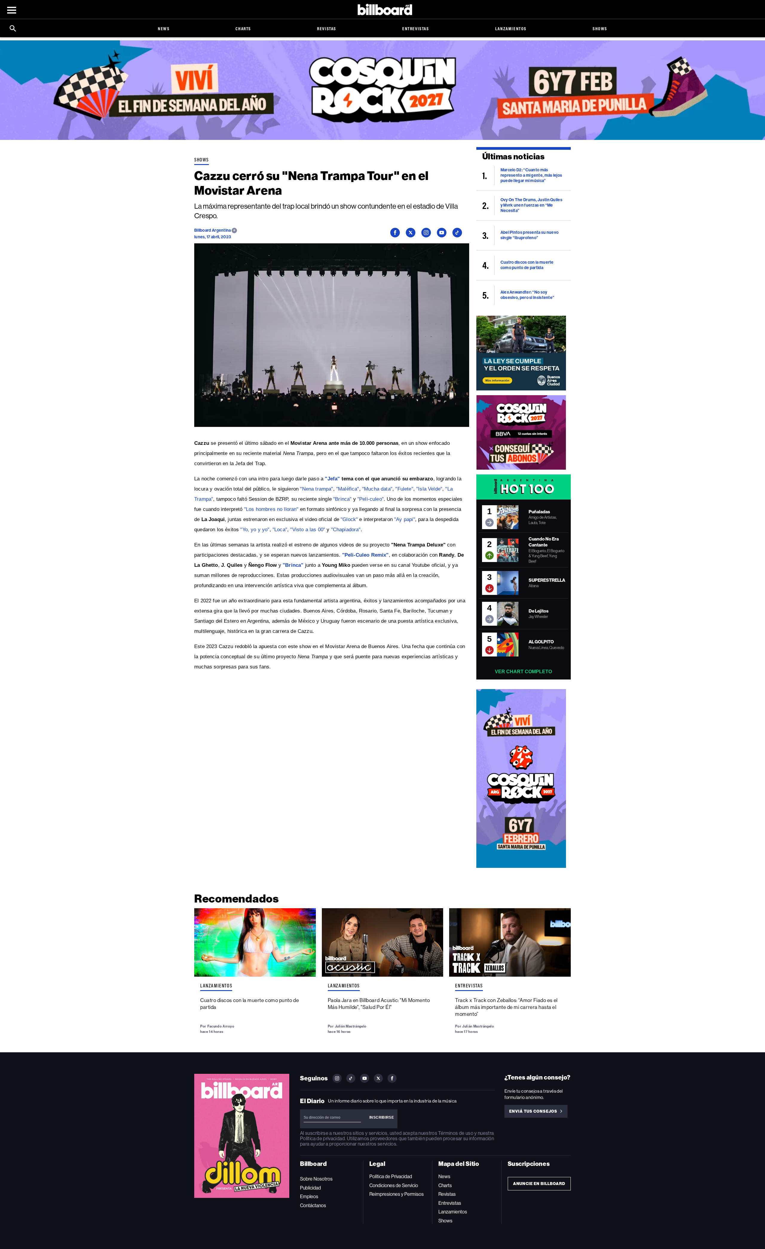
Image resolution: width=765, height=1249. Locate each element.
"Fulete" (404, 489)
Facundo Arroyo (221, 1026)
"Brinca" (342, 499)
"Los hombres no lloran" (271, 509)
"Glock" (349, 519)
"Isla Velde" (429, 489)
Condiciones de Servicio (393, 1185)
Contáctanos (313, 1205)
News (163, 28)
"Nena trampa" (316, 489)
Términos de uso (455, 1133)
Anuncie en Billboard (539, 1183)
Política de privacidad (322, 1138)
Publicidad (310, 1188)
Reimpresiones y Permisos (396, 1194)
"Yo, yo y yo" (254, 529)
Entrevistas (415, 28)
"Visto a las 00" (307, 529)
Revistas (326, 28)
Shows (600, 28)
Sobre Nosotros (316, 1179)
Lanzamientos (511, 28)
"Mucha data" (377, 489)
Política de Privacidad (390, 1176)
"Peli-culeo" (370, 499)
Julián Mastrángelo (351, 1026)
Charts (243, 28)
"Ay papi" (404, 519)
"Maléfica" (347, 489)
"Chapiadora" (346, 529)
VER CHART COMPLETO (523, 671)
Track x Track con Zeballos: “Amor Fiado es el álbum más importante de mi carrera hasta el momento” (506, 1007)
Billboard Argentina (213, 230)
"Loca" (280, 529)
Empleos (309, 1196)
